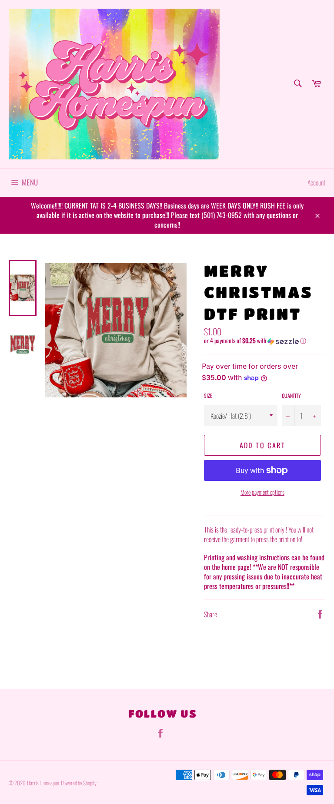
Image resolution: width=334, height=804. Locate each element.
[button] (264, 340)
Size (208, 395)
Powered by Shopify (79, 783)
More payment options (262, 492)
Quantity (291, 395)
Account (316, 182)
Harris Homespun (43, 783)
